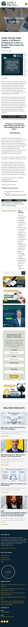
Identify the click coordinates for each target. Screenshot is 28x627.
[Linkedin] (7, 621)
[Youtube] (4, 621)
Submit (14, 376)
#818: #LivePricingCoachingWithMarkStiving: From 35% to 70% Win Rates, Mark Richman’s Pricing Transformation (14, 513)
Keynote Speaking (5, 559)
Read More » (5, 436)
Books (2, 561)
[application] (14, 116)
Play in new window (13, 119)
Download (23, 119)
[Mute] (20, 116)
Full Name (14, 350)
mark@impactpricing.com (9, 181)
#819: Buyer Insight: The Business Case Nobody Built (14, 484)
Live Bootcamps (5, 557)
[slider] (24, 116)
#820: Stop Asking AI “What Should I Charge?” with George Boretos (13, 455)
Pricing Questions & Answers (8, 548)
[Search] (23, 273)
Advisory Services (5, 555)
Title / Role (14, 369)
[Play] (3, 116)
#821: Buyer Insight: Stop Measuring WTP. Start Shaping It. (13, 428)
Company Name (14, 362)
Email (14, 356)
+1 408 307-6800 (5, 612)
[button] (26, 4)
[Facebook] (2, 621)
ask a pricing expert (13, 204)
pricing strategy (11, 205)
